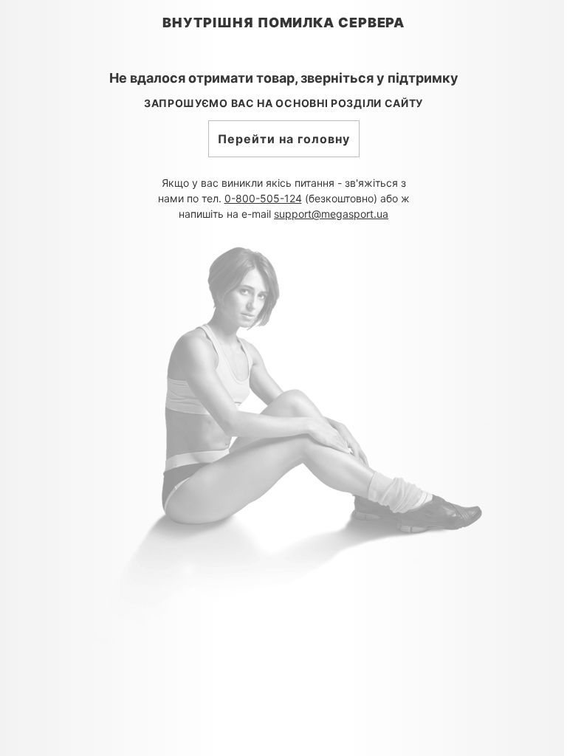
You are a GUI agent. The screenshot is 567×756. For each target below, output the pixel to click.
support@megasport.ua (331, 213)
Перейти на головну (284, 138)
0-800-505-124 (263, 198)
